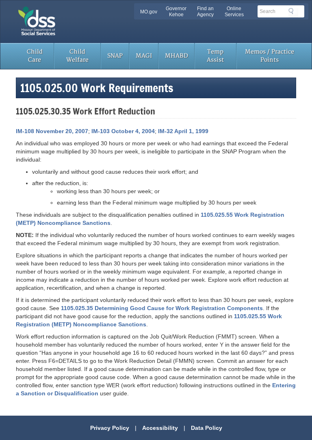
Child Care (35, 55)
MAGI (144, 55)
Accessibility (160, 428)
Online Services (234, 11)
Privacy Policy (109, 428)
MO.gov (148, 12)
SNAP (115, 55)
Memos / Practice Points (269, 55)
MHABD (176, 55)
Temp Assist (215, 55)
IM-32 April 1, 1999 (183, 131)
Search (293, 12)
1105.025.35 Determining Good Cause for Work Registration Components (162, 308)
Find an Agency (205, 11)
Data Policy (206, 428)
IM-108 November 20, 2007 (52, 131)
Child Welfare (77, 55)
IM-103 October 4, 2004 (123, 131)
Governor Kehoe (176, 11)
